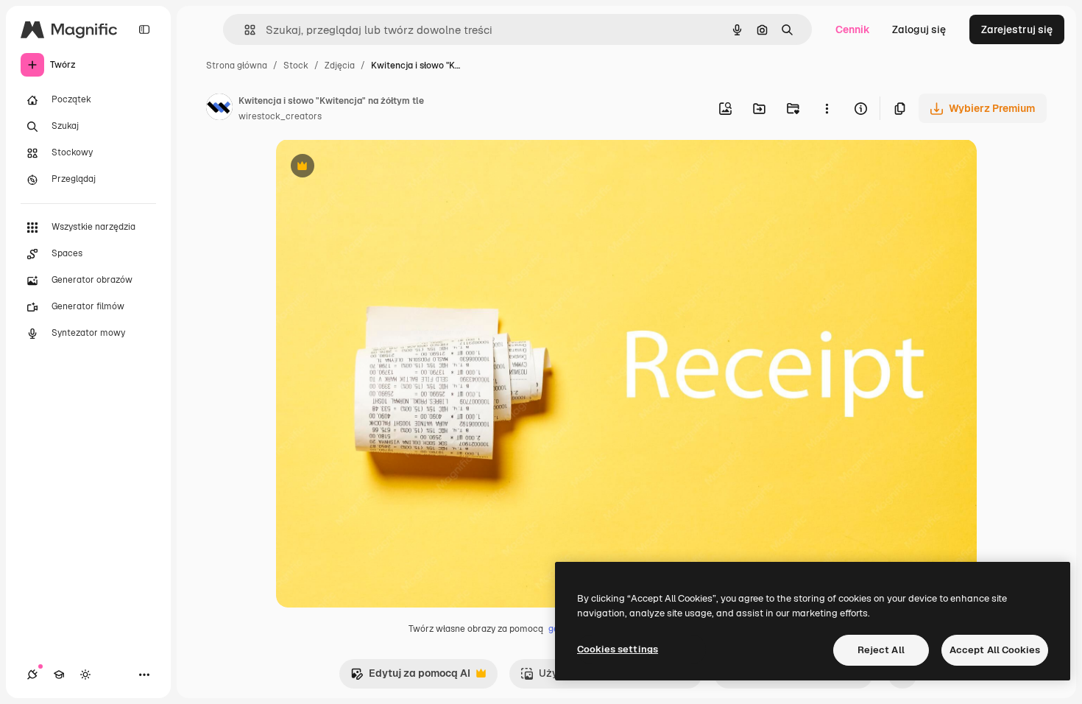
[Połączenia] (32, 674)
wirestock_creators (280, 116)
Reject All (881, 650)
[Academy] (59, 674)
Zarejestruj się (1017, 29)
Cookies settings (617, 649)
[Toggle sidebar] (144, 29)
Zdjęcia (340, 65)
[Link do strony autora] (219, 109)
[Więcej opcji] (826, 108)
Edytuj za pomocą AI (410, 677)
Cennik (852, 29)
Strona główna (236, 65)
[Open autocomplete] (244, 29)
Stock (295, 65)
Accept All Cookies (995, 650)
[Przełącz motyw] (85, 674)
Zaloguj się (919, 29)
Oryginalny (378, 168)
